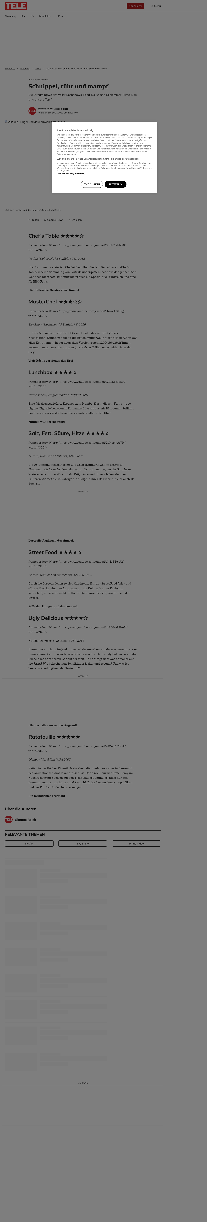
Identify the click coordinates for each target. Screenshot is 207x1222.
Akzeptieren (115, 184)
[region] (104, 157)
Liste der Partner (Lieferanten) (71, 174)
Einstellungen (92, 184)
